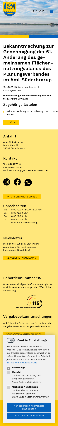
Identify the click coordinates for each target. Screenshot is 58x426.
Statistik (16, 372)
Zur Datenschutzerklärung (22, 362)
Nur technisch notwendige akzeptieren (29, 407)
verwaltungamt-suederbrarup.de (28, 170)
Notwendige (18, 367)
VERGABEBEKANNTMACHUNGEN (24, 334)
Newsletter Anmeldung (21, 258)
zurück (11, 122)
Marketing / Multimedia (25, 387)
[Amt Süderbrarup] (13, 9)
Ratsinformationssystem (21, 196)
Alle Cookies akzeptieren (29, 415)
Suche (40, 11)
